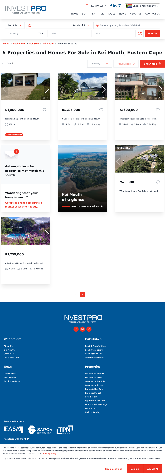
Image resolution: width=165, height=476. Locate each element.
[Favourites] (44, 110)
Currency (13, 33)
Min (54, 33)
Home (6, 43)
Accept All (153, 468)
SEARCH (152, 33)
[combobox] (114, 25)
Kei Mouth (48, 43)
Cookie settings (113, 468)
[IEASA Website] (14, 430)
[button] (47, 89)
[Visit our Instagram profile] (89, 329)
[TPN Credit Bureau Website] (64, 430)
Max (98, 33)
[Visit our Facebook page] (76, 329)
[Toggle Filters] (140, 33)
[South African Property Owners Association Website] (40, 430)
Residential (19, 43)
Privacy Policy (49, 453)
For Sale (34, 43)
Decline (135, 468)
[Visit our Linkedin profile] (82, 329)
